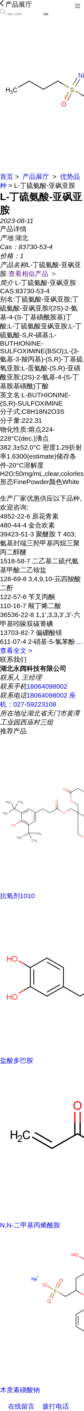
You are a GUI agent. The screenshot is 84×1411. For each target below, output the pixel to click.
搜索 (45, 14)
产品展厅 (35, 176)
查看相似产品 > (32, 273)
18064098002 (47, 686)
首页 (6, 176)
